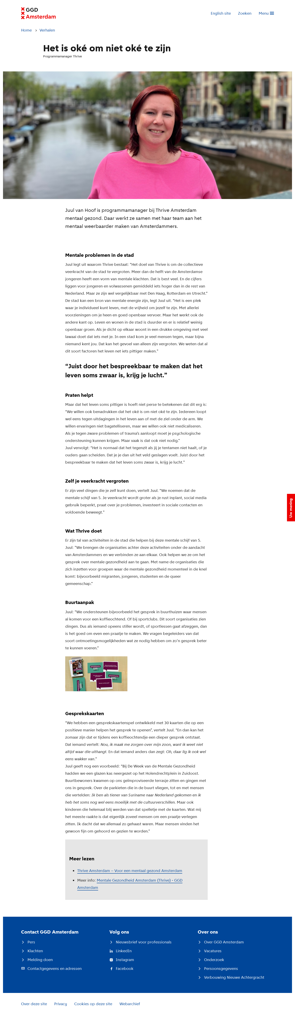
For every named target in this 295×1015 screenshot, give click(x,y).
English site (221, 13)
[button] (291, 507)
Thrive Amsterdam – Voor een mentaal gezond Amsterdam (129, 870)
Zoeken (244, 13)
